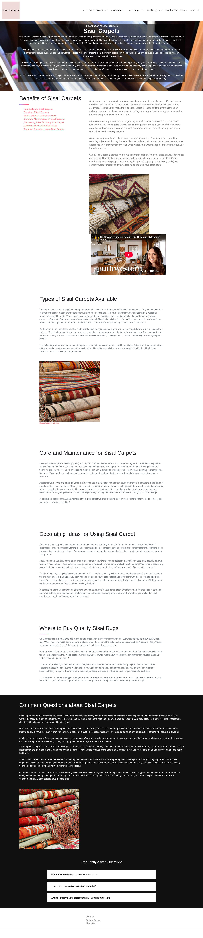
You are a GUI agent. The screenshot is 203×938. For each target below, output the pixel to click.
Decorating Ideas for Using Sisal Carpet (44, 122)
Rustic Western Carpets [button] (94, 10)
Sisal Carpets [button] (153, 10)
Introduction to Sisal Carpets (38, 109)
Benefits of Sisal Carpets (36, 112)
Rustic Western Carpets (49, 423)
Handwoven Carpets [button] (175, 10)
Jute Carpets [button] (117, 10)
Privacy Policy (93, 920)
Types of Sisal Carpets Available (40, 115)
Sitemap (90, 916)
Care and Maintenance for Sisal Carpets (44, 119)
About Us (195, 10)
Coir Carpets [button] (135, 10)
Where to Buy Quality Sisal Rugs (40, 125)
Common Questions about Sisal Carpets (44, 129)
